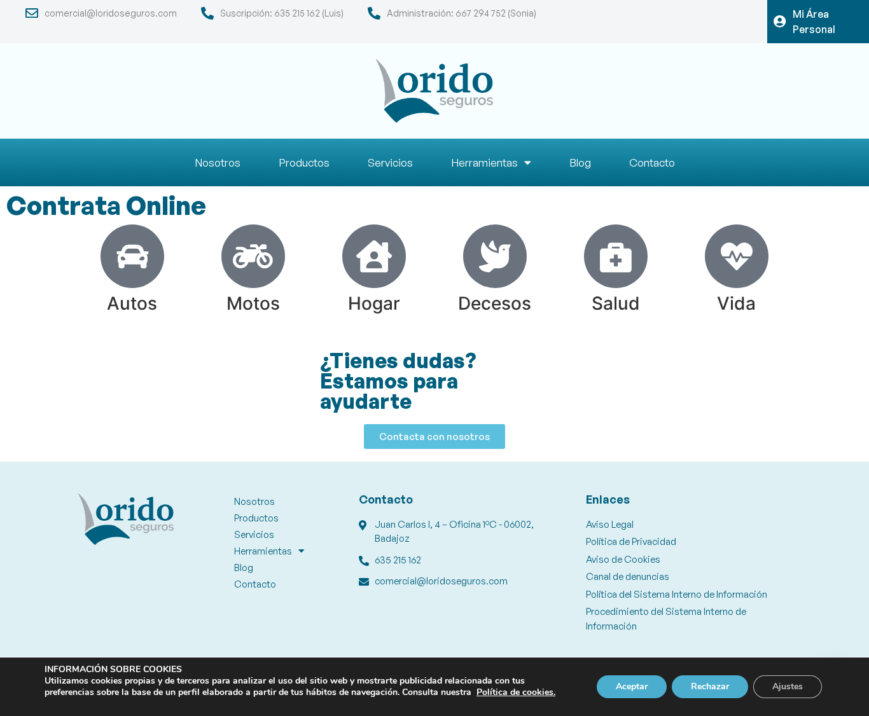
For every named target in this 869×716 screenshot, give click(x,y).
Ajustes (787, 686)
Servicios (390, 162)
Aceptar (632, 686)
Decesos (494, 303)
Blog (580, 162)
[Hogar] (374, 256)
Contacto (652, 162)
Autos (132, 303)
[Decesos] (495, 256)
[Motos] (253, 256)
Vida (736, 303)
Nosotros (217, 162)
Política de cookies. (515, 692)
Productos (304, 162)
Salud (616, 303)
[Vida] (736, 256)
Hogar (374, 303)
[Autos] (132, 256)
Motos (253, 303)
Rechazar (710, 686)
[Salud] (616, 256)
